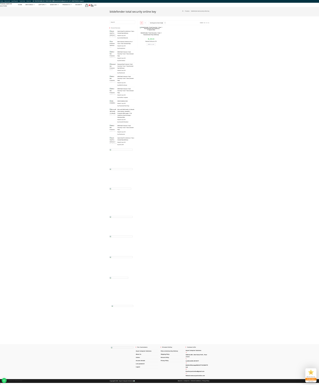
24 (206, 22)
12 (204, 22)
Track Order (22, 1)
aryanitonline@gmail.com (196, 371)
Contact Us (186, 381)
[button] (4, 380)
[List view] (145, 22)
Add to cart (151, 44)
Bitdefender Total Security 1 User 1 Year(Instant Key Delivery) (151, 33)
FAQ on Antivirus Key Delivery (169, 351)
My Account (7, 1)
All (208, 22)
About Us (28, 1)
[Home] (182, 11)
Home (1, 1)
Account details (140, 360)
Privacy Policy (165, 360)
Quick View (151, 30)
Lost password (140, 363)
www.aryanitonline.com (198, 375)
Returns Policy (165, 357)
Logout (138, 367)
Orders (138, 357)
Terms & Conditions (196, 381)
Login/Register (14, 1)
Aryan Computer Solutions (143, 351)
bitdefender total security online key (200, 11)
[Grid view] (141, 22)
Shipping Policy (165, 354)
